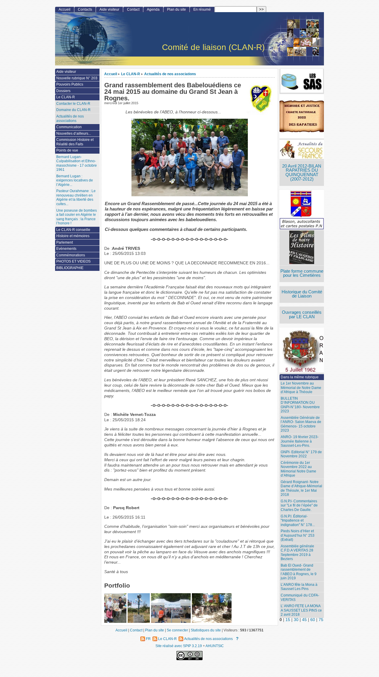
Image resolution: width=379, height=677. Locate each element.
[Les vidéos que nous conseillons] (302, 248)
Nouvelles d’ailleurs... (73, 133)
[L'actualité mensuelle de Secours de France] (302, 150)
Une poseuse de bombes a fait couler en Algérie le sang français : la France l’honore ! (76, 217)
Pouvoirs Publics (69, 84)
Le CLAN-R (130, 74)
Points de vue (67, 150)
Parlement (64, 242)
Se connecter (177, 630)
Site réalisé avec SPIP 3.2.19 (178, 646)
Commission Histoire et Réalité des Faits (75, 142)
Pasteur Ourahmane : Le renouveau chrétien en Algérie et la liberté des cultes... (76, 197)
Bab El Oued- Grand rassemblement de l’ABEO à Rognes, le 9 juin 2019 (299, 571)
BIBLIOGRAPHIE (69, 268)
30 (296, 619)
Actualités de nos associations (170, 74)
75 (321, 619)
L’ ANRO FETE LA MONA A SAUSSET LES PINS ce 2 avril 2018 (301, 610)
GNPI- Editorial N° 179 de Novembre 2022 (301, 454)
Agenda (153, 9)
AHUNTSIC (214, 646)
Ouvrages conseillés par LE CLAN (302, 314)
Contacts (85, 9)
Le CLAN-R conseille (73, 230)
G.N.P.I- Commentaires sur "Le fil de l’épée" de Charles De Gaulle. (299, 505)
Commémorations (70, 255)
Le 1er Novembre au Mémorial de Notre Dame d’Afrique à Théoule (301, 387)
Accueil (110, 74)
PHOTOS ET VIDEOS (73, 261)
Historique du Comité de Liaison (302, 294)
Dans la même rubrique (300, 377)
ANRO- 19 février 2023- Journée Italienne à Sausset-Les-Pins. (300, 441)
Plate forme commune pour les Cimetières (301, 273)
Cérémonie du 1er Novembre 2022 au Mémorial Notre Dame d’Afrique (298, 469)
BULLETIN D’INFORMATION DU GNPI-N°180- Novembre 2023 (300, 405)
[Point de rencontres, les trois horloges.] (139, 621)
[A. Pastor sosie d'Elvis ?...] (115, 621)
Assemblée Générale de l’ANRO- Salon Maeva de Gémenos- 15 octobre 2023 (301, 424)
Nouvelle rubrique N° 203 (76, 78)
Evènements (66, 249)
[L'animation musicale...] (212, 621)
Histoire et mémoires (72, 236)
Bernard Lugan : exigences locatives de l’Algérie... (74, 180)
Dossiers (63, 91)
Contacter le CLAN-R (73, 104)
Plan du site (176, 9)
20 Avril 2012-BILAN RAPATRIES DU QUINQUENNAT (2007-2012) (301, 172)
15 (287, 619)
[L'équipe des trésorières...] (171, 621)
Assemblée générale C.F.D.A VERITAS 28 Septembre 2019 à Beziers (297, 552)
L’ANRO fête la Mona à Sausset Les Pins (299, 587)
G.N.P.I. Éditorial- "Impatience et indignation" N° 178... (298, 520)
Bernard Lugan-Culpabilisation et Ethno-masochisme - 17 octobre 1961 (76, 163)
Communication (69, 127)
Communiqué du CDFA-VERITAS (300, 597)
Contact (133, 9)
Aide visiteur (109, 9)
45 (304, 619)
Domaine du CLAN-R (73, 110)
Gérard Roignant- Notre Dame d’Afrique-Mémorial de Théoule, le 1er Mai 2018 (301, 488)
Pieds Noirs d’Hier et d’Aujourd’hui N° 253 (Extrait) (297, 535)
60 (312, 619)
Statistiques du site (206, 630)
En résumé (202, 9)
